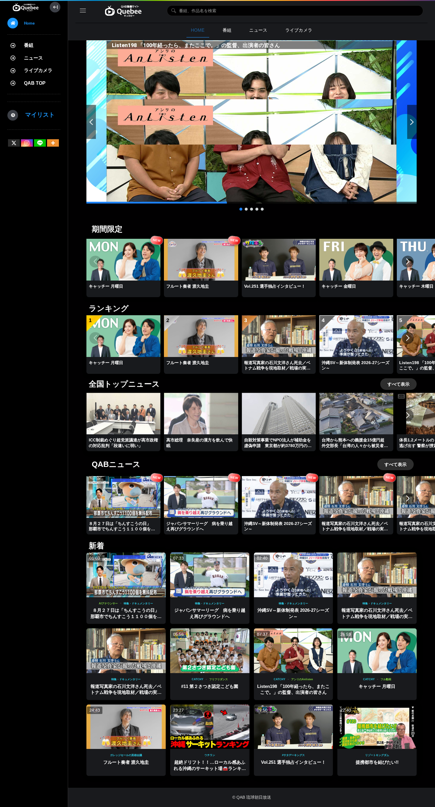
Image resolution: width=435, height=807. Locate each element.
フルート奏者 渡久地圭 (126, 762)
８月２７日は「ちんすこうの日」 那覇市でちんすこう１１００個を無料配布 (127, 616)
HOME (198, 30)
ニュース (33, 57)
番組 (28, 45)
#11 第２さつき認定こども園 (209, 686)
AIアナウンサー (108, 603)
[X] (14, 143)
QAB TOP (35, 83)
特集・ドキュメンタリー (138, 603)
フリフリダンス (218, 679)
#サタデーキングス (293, 755)
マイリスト (37, 114)
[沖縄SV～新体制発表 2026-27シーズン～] (293, 575)
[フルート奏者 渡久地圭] (126, 726)
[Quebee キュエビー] (25, 7)
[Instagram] (27, 143)
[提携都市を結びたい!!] (377, 726)
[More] (53, 143)
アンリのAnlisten (302, 679)
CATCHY (197, 679)
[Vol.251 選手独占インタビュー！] (293, 726)
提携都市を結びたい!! (377, 762)
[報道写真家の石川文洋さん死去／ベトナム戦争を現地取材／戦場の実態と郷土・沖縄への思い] (377, 575)
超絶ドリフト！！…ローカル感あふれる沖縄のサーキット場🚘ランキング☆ (210, 768)
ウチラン (209, 755)
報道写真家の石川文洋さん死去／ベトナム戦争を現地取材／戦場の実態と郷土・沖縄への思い (377, 616)
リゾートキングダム (377, 755)
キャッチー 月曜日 (377, 686)
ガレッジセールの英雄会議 (126, 755)
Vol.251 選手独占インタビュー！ (293, 762)
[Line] (40, 143)
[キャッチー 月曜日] (377, 650)
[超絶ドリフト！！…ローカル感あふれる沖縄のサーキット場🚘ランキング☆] (209, 726)
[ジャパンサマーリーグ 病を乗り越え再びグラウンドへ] (209, 575)
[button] (251, 122)
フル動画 (386, 679)
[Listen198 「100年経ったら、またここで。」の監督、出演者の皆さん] (293, 650)
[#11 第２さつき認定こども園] (209, 650)
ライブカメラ (38, 70)
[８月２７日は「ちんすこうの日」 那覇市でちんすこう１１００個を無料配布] (126, 575)
